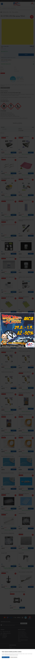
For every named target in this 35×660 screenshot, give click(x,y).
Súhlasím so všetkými (5, 657)
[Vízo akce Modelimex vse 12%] (17, 330)
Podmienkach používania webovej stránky (11, 654)
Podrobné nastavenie (13, 657)
